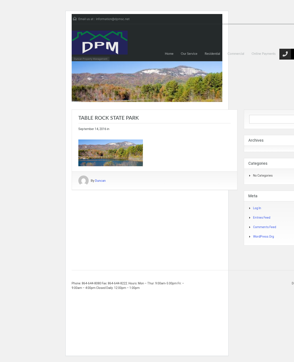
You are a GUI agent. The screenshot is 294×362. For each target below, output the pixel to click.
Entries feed (261, 217)
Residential (212, 53)
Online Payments (264, 53)
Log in (257, 208)
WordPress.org (263, 236)
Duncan (100, 181)
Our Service (189, 53)
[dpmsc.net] (100, 45)
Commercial (235, 53)
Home (169, 53)
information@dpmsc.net (113, 19)
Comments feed (264, 227)
